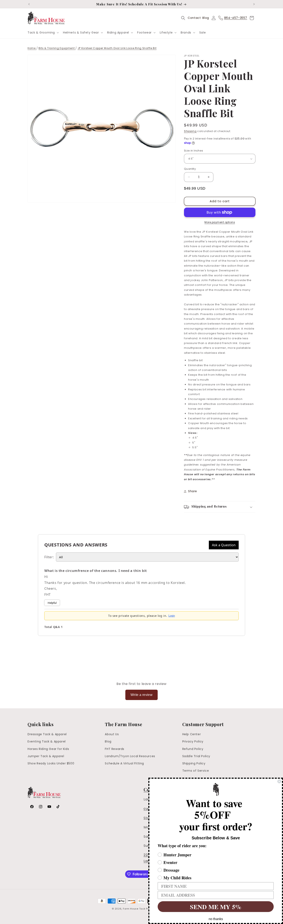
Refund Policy (192, 749)
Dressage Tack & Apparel (47, 734)
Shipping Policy (194, 763)
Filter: (49, 557)
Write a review (142, 695)
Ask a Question (224, 545)
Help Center (191, 734)
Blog (205, 18)
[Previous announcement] (29, 4)
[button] (42, 32)
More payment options (219, 222)
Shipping (190, 131)
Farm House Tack (134, 908)
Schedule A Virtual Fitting (124, 763)
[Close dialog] (279, 781)
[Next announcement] (254, 4)
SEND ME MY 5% (215, 906)
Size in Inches (193, 151)
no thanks (216, 919)
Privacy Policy (192, 741)
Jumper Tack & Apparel (46, 756)
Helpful (52, 603)
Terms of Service (195, 771)
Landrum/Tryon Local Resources (130, 756)
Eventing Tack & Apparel (47, 741)
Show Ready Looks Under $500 (51, 763)
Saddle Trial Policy (196, 756)
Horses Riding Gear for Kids (48, 749)
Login (171, 615)
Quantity (190, 169)
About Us (112, 734)
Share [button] (192, 491)
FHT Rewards (114, 749)
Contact (194, 18)
